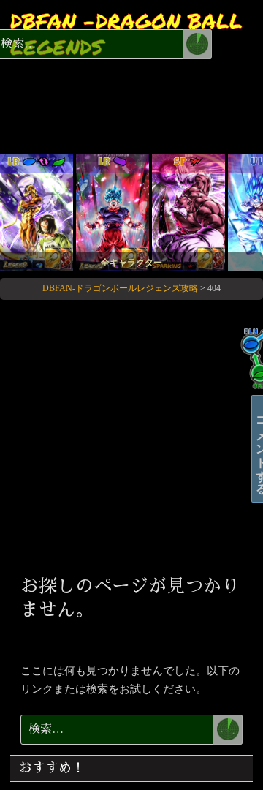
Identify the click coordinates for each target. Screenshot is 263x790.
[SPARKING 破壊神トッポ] (188, 211)
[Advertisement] (131, 435)
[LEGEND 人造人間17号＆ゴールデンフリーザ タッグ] (36, 211)
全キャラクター (131, 262)
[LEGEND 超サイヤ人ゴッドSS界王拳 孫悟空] (112, 211)
